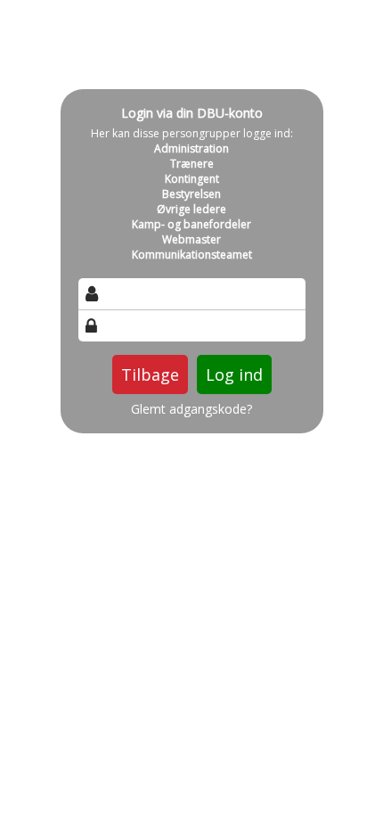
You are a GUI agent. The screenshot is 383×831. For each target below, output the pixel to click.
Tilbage (150, 374)
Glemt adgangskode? (191, 409)
